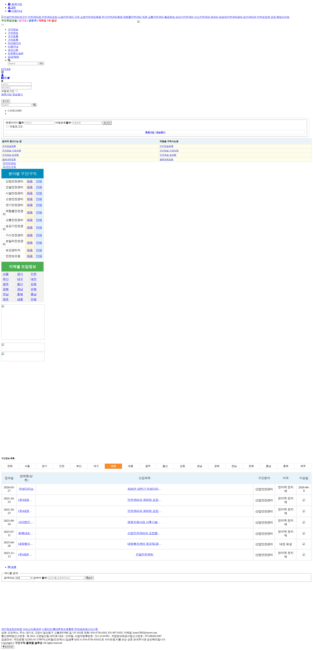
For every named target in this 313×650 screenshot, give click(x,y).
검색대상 (9, 577)
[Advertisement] (99, 385)
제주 (6, 299)
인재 (39, 181)
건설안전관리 (144, 554)
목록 (13, 567)
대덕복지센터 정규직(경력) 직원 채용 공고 (144, 543)
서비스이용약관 (32, 629)
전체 (34, 299)
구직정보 (13, 33)
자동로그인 (16, 126)
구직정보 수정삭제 (11, 150)
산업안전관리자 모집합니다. (144, 533)
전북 (34, 289)
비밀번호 (63, 122)
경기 (20, 274)
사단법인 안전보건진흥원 (26, 522)
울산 (20, 284)
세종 (20, 299)
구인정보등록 (166, 146)
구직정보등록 (9, 146)
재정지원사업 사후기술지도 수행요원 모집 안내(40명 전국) (144, 522)
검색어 (40, 577)
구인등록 (13, 36)
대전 (34, 279)
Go (41, 63)
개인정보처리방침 (11, 629)
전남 (6, 294)
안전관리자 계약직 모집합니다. (144, 500)
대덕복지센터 (26, 543)
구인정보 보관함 (168, 155)
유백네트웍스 (26, 533)
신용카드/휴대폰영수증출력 (58, 629)
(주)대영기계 (26, 500)
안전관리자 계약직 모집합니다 (144, 511)
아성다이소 (26, 488)
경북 (6, 289)
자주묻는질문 (15, 53)
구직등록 (13, 39)
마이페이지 (14, 43)
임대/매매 (13, 57)
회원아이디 (15, 122)
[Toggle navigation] (2, 24)
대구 (20, 279)
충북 (20, 294)
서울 (6, 274)
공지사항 (13, 50)
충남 (34, 294)
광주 (6, 284)
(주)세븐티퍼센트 (26, 554)
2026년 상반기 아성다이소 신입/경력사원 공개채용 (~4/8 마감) (144, 488)
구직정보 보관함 (10, 155)
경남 (20, 289)
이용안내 (13, 46)
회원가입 (16, 4)
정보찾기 (17, 94)
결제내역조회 (9, 159)
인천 (34, 274)
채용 (30, 181)
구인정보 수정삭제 (169, 150)
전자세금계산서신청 (86, 629)
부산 (6, 279)
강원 (34, 284)
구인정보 (13, 29)
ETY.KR (6, 69)
